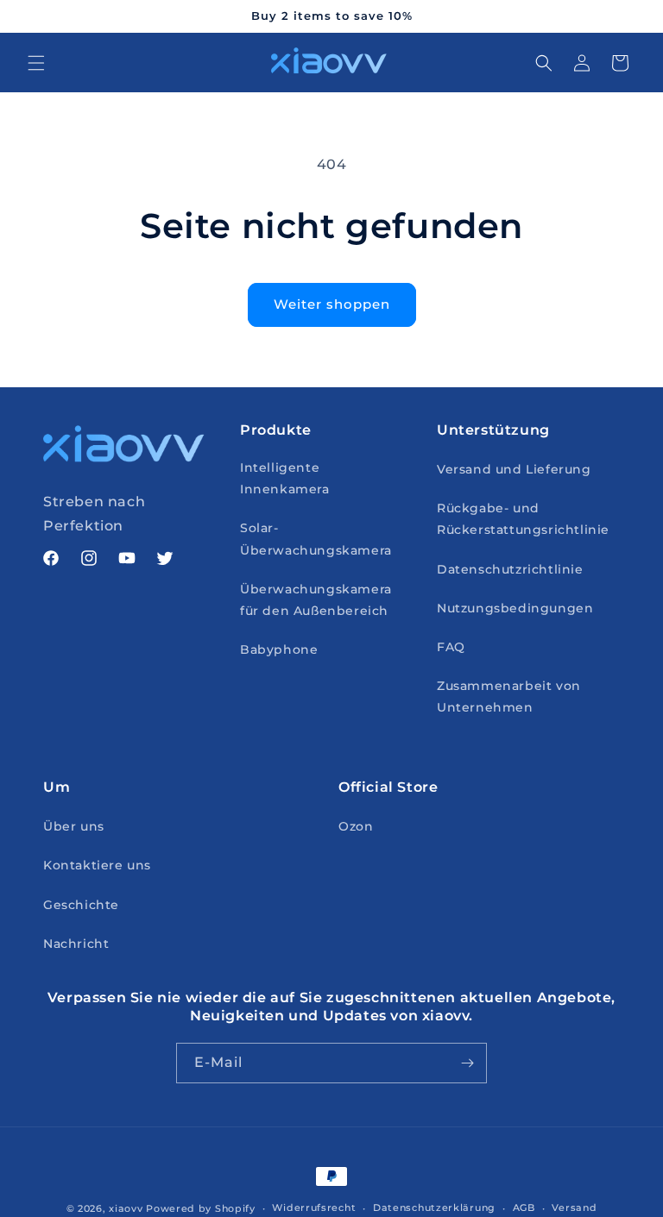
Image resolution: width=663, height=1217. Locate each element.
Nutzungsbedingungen (515, 608)
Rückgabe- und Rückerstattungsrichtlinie (523, 518)
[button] (36, 63)
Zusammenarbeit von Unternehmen (509, 696)
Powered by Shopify (201, 1208)
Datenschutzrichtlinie (510, 569)
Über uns (73, 826)
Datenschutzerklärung (434, 1207)
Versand (574, 1207)
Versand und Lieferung (514, 469)
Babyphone (279, 649)
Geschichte (81, 905)
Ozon (355, 826)
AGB (524, 1207)
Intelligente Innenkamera (285, 478)
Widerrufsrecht (314, 1207)
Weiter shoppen (332, 304)
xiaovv (125, 1208)
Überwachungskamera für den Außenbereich (316, 599)
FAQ (451, 647)
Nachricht (76, 943)
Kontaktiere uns (97, 865)
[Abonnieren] (467, 1063)
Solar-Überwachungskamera (316, 538)
